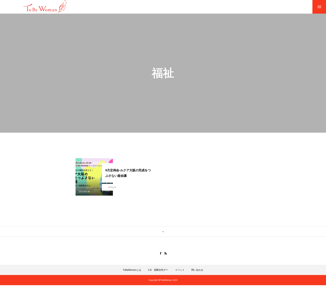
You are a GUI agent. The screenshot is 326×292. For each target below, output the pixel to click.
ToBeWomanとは (132, 269)
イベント (112, 187)
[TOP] (163, 231)
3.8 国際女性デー (158, 269)
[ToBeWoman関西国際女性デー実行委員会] (45, 6)
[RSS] (165, 253)
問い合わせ (197, 269)
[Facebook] (160, 253)
